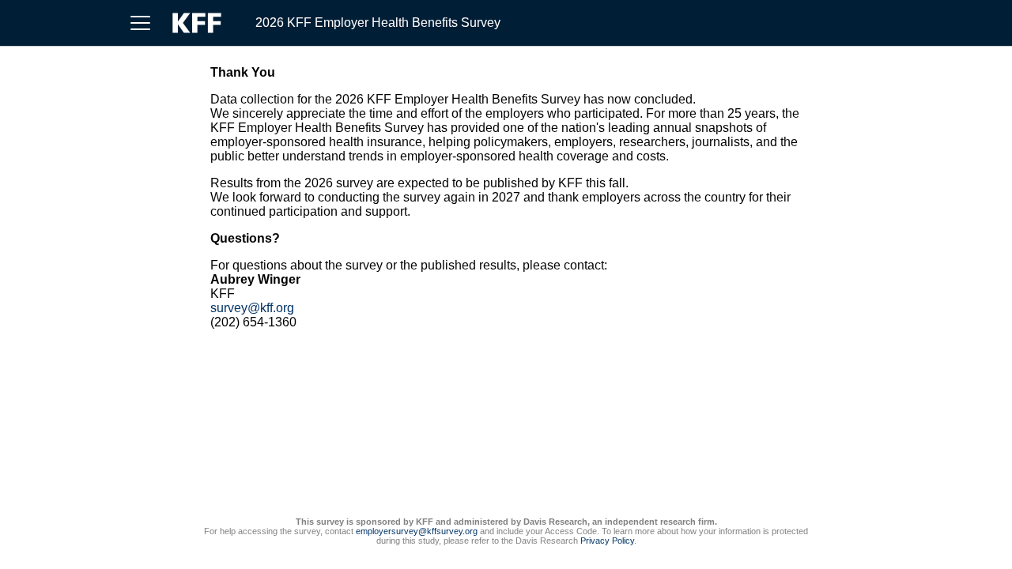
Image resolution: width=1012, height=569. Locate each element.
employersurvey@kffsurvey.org (417, 531)
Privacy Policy (607, 540)
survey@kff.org (252, 308)
